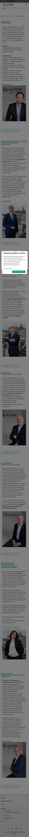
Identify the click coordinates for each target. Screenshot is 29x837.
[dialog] (14, 260)
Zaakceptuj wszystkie (18, 271)
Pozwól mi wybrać (7, 268)
